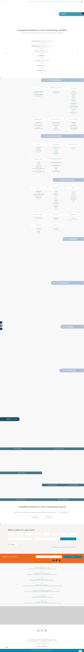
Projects (56, 1)
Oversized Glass (41, 1)
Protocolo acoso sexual (53, 641)
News (75, 1)
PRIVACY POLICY (29, 641)
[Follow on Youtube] (45, 631)
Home (29, 1)
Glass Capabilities (61, 1)
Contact (77, 1)
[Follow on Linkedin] (38, 631)
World (31, 1)
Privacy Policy (68, 547)
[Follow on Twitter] (42, 631)
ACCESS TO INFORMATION (42, 646)
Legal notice (74, 547)
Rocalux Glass (52, 1)
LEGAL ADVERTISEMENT (43, 641)
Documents (71, 1)
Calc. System (67, 1)
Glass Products (35, 1)
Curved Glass (47, 1)
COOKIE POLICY (35, 641)
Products (35, 517)
